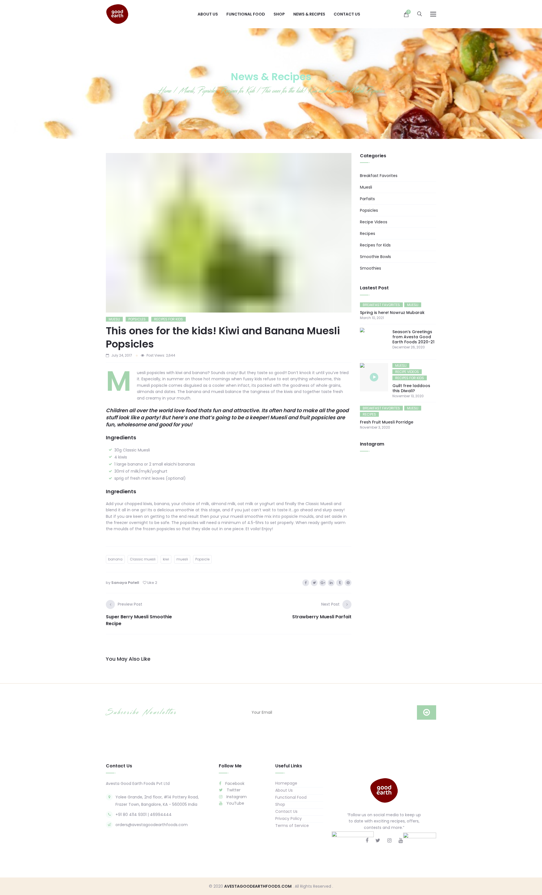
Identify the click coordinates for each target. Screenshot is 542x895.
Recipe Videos (373, 222)
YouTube (234, 803)
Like (152, 582)
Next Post (330, 604)
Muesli (114, 319)
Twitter (233, 790)
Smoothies (370, 268)
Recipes (367, 233)
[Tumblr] (339, 582)
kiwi (166, 559)
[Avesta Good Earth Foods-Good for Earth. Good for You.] (117, 14)
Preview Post (130, 604)
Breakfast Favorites (378, 175)
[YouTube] (401, 840)
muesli (182, 559)
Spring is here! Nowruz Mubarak (392, 312)
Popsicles (137, 319)
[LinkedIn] (331, 582)
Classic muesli (143, 559)
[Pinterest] (348, 582)
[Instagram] (389, 840)
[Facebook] (305, 582)
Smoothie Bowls (375, 256)
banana (115, 559)
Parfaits (367, 199)
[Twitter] (314, 582)
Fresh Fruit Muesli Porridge (386, 422)
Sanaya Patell (125, 582)
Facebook (234, 783)
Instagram (236, 797)
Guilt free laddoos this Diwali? (411, 388)
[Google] (322, 582)
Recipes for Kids (168, 319)
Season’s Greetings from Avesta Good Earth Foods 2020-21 (413, 337)
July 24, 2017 (121, 355)
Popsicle (202, 559)
